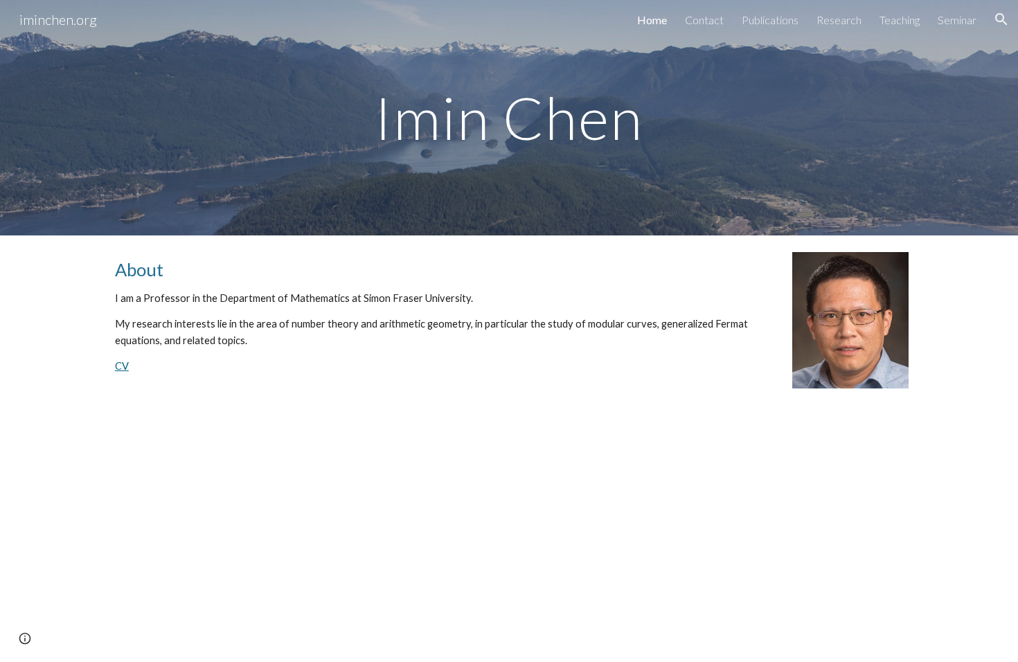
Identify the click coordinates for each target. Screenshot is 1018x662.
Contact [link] (704, 19)
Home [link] (652, 19)
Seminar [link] (957, 19)
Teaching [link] (899, 19)
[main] (509, 117)
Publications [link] (770, 19)
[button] (1001, 19)
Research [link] (838, 19)
